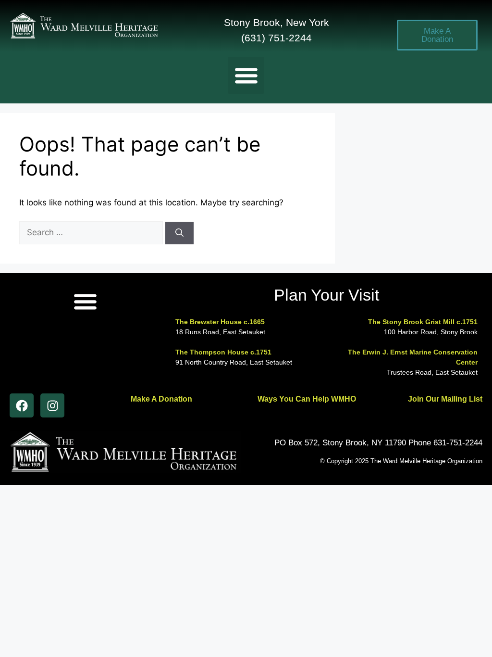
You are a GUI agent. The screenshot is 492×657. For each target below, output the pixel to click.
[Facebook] (22, 405)
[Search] (179, 233)
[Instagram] (52, 405)
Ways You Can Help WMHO (307, 399)
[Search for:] (92, 232)
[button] (246, 75)
